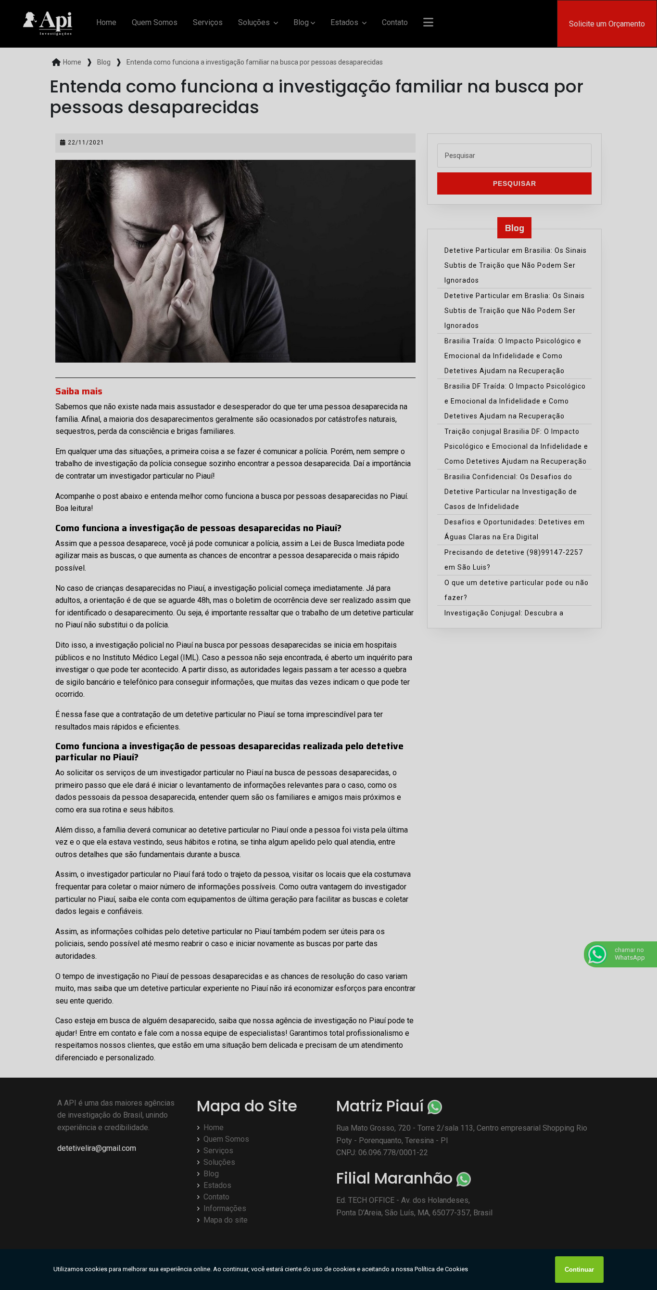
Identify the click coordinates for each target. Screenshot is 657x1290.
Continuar (579, 1269)
